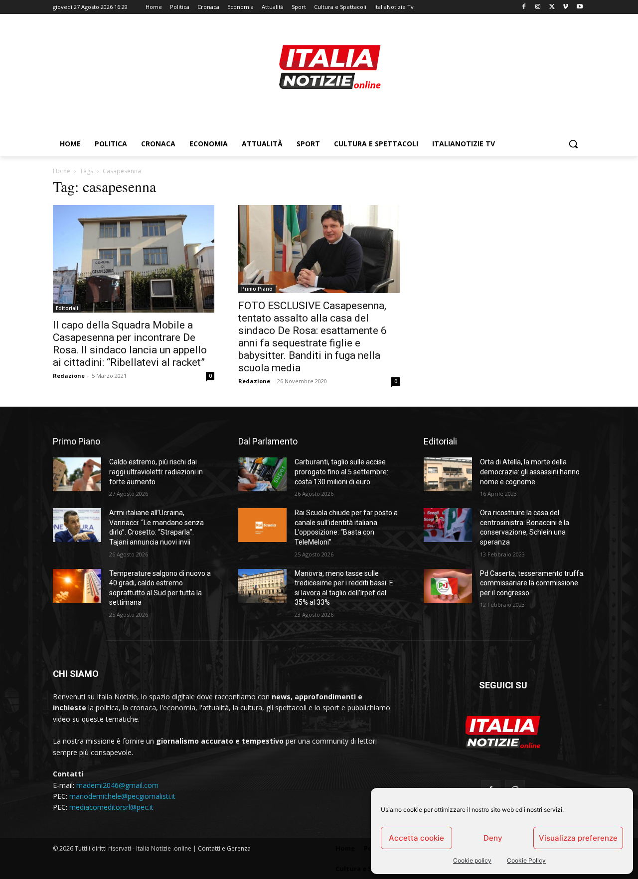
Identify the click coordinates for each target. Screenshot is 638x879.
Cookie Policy (526, 860)
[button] (573, 144)
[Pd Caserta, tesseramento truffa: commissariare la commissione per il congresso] (448, 586)
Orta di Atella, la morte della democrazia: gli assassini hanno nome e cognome (530, 471)
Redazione (69, 375)
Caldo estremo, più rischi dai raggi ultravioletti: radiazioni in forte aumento (156, 471)
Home (61, 171)
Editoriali (67, 308)
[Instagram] (538, 7)
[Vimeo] (565, 7)
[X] (552, 7)
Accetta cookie (416, 838)
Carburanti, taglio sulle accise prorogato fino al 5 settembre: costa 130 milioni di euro (341, 471)
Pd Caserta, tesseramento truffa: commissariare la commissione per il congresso (532, 583)
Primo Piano (257, 288)
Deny (492, 838)
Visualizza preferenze (578, 838)
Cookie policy (472, 860)
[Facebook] (524, 7)
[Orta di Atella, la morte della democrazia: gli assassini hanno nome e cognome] (448, 474)
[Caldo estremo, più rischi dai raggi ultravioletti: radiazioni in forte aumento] (77, 474)
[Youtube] (579, 7)
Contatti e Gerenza (224, 848)
